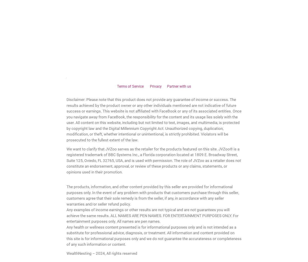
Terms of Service (131, 86)
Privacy (156, 86)
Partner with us (179, 86)
